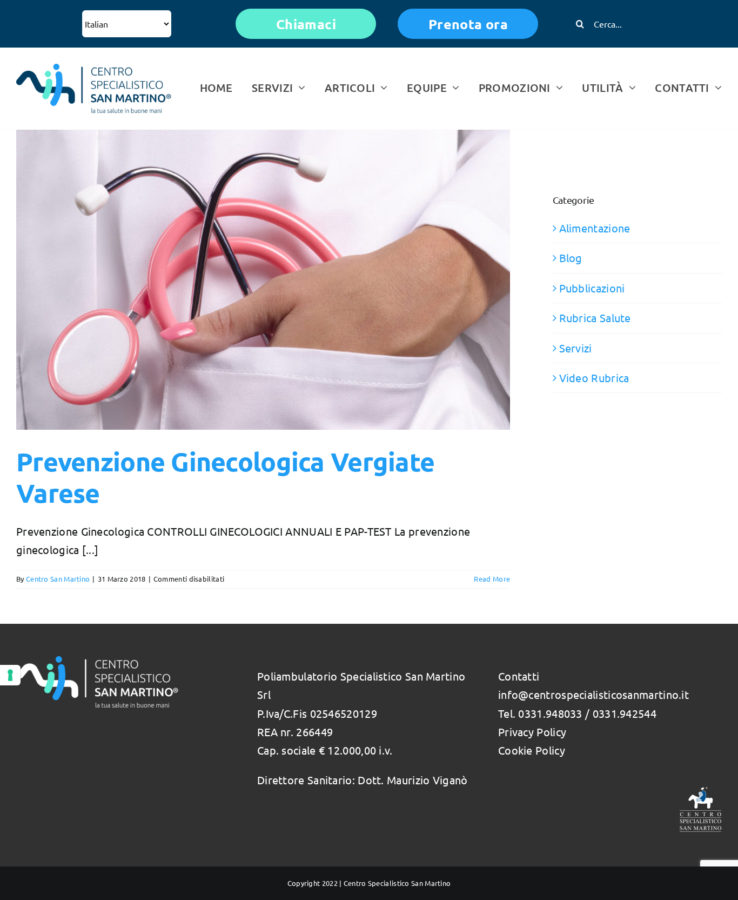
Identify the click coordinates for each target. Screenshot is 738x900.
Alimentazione (594, 228)
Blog (570, 257)
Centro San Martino (58, 578)
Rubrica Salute (595, 317)
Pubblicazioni (592, 288)
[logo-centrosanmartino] (93, 69)
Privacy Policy (532, 731)
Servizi (575, 348)
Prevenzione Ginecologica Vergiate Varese (225, 477)
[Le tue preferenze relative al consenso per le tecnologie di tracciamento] (10, 675)
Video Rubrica (594, 377)
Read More (492, 578)
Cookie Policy (531, 750)
